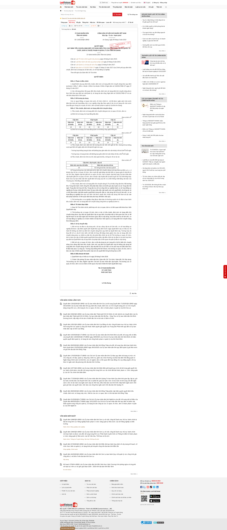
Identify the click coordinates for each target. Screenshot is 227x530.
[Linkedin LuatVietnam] (157, 487)
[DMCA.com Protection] (158, 523)
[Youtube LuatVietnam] (148, 487)
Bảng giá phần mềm (117, 484)
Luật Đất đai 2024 (92, 528)
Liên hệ (64, 494)
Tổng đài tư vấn (91, 500)
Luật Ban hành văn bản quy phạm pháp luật (89, 62)
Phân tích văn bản (92, 487)
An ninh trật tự (67, 469)
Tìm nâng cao (133, 14)
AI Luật (151, 7)
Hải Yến (134, 293)
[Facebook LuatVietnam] (141, 487)
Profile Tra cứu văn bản (68, 491)
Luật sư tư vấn (140, 7)
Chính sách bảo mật (117, 494)
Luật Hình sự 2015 (103, 528)
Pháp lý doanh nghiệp (93, 491)
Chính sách (74, 449)
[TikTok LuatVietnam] (151, 487)
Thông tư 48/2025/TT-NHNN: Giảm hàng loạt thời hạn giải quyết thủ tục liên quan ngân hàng (154, 123)
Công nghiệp (66, 449)
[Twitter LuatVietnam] (154, 487)
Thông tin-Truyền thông (77, 439)
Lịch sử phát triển (67, 487)
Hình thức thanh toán (118, 487)
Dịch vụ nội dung (91, 497)
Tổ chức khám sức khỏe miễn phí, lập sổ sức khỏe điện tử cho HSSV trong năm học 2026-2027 (154, 178)
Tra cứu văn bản (81, 7)
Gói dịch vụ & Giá (136, 2)
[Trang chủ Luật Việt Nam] (67, 2)
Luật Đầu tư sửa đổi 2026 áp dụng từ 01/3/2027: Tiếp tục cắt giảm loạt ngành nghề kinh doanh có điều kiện (154, 162)
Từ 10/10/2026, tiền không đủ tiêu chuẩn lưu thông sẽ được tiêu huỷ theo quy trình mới (154, 186)
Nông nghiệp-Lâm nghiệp (77, 427)
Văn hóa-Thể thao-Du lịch (91, 439)
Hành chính (66, 427)
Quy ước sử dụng (116, 491)
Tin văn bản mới (104, 7)
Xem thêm (134, 411)
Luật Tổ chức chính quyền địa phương (88, 59)
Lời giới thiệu (65, 484)
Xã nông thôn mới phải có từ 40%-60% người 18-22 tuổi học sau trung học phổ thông (154, 170)
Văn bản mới (68, 7)
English (148, 2)
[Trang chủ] (60, 7)
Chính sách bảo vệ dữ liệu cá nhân (121, 497)
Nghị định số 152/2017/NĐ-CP (85, 67)
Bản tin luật (128, 7)
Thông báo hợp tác (117, 500)
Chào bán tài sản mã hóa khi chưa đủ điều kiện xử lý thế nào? (158, 63)
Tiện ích (159, 7)
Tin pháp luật (117, 7)
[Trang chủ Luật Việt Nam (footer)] (69, 506)
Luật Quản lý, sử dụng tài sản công (86, 64)
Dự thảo (93, 7)
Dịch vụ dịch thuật (92, 494)
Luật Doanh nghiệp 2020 (79, 528)
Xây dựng (66, 459)
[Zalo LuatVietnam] (145, 487)
